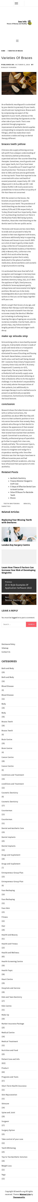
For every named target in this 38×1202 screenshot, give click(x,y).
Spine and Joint (8, 1112)
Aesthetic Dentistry (18, 478)
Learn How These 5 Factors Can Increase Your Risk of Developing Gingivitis (18, 570)
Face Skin (6, 908)
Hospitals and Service (11, 988)
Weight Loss (7, 1166)
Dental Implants (9, 837)
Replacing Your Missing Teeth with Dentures (17, 521)
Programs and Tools (10, 1077)
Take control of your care (12, 1139)
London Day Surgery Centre (16, 545)
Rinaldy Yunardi (8, 67)
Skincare (5, 1103)
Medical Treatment (10, 1041)
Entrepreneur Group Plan (12, 873)
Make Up (5, 1015)
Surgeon (5, 1121)
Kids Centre (7, 1006)
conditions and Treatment (13, 784)
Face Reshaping (8, 890)
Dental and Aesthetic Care (13, 828)
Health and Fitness (10, 944)
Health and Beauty (10, 935)
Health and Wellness (10, 952)
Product (5, 1068)
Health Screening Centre (12, 961)
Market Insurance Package (13, 1024)
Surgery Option (8, 1130)
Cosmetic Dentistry (10, 793)
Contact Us (6, 652)
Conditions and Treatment (13, 775)
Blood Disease (8, 686)
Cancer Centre (8, 757)
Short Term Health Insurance (14, 1086)
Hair (3, 926)
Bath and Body (8, 668)
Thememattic (19, 1197)
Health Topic (7, 970)
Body (4, 704)
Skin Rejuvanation (9, 1095)
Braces (13, 498)
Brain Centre (7, 739)
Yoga (3, 1174)
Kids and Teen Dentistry (12, 997)
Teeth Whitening (11, 503)
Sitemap (5, 648)
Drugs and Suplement (11, 855)
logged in (15, 617)
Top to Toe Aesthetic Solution (14, 1157)
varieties (6, 506)
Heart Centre (7, 979)
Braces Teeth (7, 721)
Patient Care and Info (11, 1059)
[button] (22, 3)
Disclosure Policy (8, 644)
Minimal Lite (25, 1194)
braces (27, 503)
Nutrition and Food (10, 1050)
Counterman (7, 810)
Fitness (5, 917)
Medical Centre (8, 1032)
